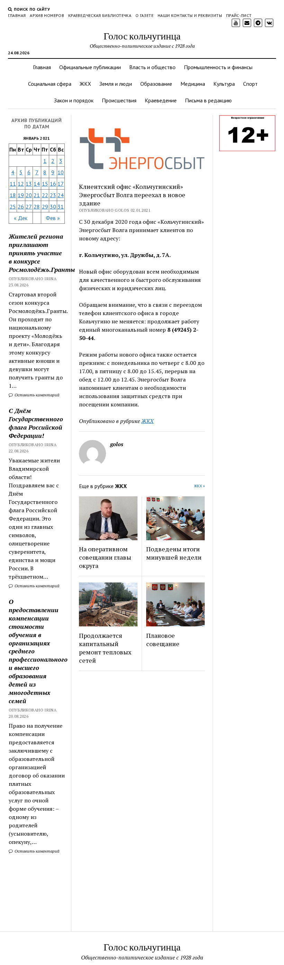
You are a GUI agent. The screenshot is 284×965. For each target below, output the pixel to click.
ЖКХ (85, 83)
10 (60, 172)
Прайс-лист (239, 15)
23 (53, 195)
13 (29, 183)
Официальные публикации (90, 67)
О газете (144, 15)
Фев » (53, 217)
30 (53, 206)
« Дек (20, 217)
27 (29, 206)
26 (21, 206)
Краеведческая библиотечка (99, 15)
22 (45, 195)
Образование (156, 83)
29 (45, 206)
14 (37, 183)
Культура (224, 83)
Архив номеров (47, 15)
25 (13, 206)
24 (60, 195)
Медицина (192, 83)
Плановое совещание (162, 639)
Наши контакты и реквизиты (190, 15)
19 (21, 195)
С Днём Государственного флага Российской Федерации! (36, 423)
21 (37, 195)
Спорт (250, 83)
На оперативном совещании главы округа (105, 557)
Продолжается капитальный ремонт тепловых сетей (105, 647)
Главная (17, 15)
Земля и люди (115, 83)
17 (60, 183)
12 (21, 183)
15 (45, 183)
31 (60, 206)
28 (37, 206)
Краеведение (161, 100)
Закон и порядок (74, 100)
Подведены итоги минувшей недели (174, 553)
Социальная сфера (49, 83)
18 (13, 195)
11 (13, 183)
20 (29, 195)
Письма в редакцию (208, 100)
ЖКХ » (199, 485)
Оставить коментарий (37, 394)
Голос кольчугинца (142, 35)
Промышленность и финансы (218, 67)
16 (53, 183)
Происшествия (119, 100)
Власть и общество (152, 67)
